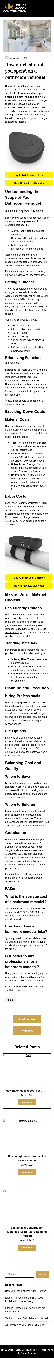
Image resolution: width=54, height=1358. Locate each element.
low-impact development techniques (27, 389)
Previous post (27, 1019)
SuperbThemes (28, 1353)
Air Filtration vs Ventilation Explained (24, 1325)
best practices (16, 275)
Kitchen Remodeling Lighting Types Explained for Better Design (24, 1299)
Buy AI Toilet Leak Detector (29, 175)
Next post (27, 1030)
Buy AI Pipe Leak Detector (29, 183)
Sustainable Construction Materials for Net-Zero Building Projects (27, 1232)
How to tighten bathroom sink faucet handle (27, 1158)
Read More (27, 1102)
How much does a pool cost (24, 1090)
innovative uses (37, 275)
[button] (29, 175)
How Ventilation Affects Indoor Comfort (25, 1291)
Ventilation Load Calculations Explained (26, 1318)
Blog (10, 999)
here (18, 724)
